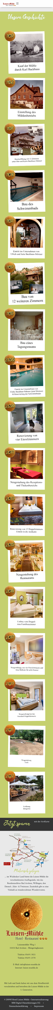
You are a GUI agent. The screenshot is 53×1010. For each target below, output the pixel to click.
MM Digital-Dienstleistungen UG (26, 1002)
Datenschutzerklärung (18, 1006)
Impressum (39, 1006)
